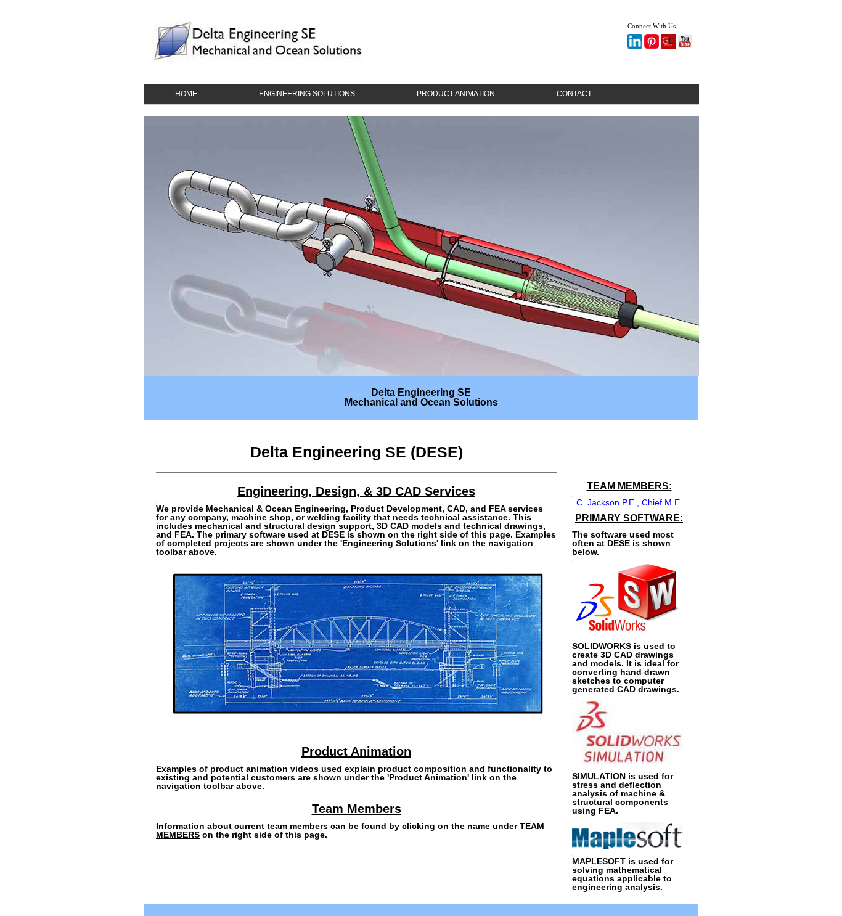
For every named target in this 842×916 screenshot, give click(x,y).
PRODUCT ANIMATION (456, 93)
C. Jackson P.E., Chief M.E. (629, 502)
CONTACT (574, 93)
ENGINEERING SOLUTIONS (307, 93)
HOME (186, 93)
